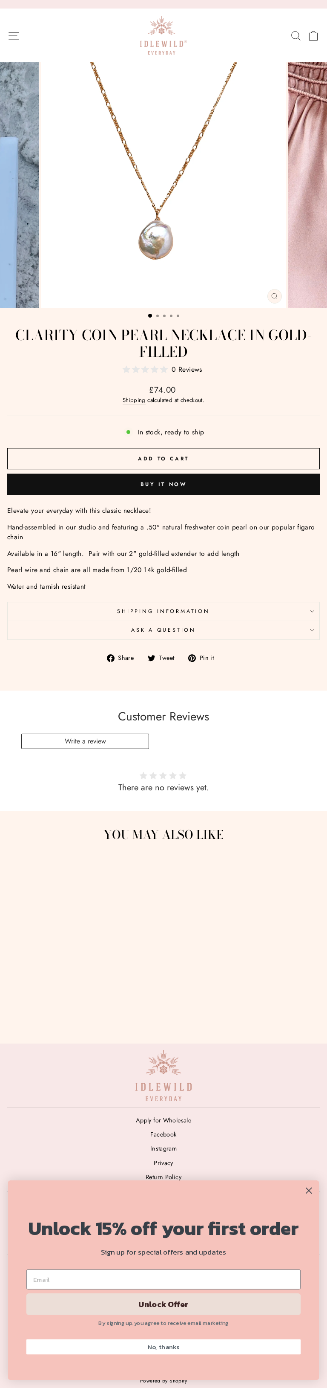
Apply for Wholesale (163, 1120)
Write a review (85, 741)
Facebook (163, 1134)
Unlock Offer (163, 1304)
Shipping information (163, 611)
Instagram (163, 1148)
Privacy (163, 1163)
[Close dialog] (309, 1190)
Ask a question (163, 630)
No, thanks (164, 1346)
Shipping (134, 400)
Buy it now (164, 484)
